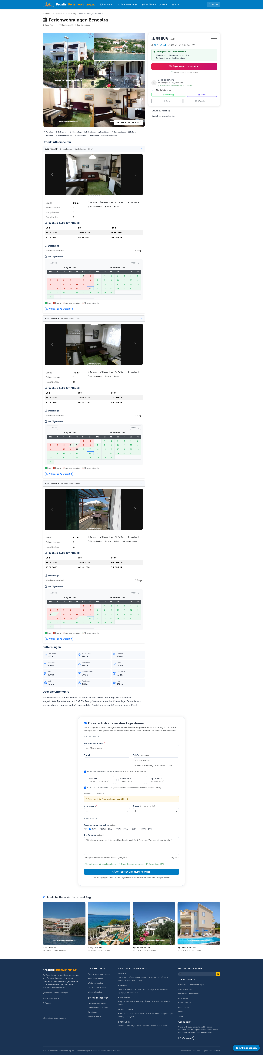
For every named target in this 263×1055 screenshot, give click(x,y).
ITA (110, 829)
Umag (133, 980)
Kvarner (122, 986)
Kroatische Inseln (95, 978)
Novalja (151, 989)
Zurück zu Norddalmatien (163, 116)
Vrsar (139, 980)
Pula (166, 977)
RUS (134, 829)
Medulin (144, 977)
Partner (48, 1003)
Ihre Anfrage (94, 835)
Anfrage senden (248, 1048)
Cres (120, 989)
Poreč (160, 977)
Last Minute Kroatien (97, 987)
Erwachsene (90, 806)
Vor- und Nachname (94, 743)
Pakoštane (134, 1001)
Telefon (141, 755)
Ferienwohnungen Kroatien (99, 974)
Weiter (134, 263)
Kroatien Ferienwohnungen (56, 993)
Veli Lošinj (134, 993)
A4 (164, 45)
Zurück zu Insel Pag (161, 111)
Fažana (131, 977)
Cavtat (121, 1026)
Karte (168, 101)
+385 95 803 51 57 (162, 90)
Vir (162, 1001)
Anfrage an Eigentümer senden (133, 871)
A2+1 (156, 45)
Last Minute (150, 4)
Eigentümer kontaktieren (186, 66)
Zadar (120, 1005)
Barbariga (122, 977)
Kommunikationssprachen (101, 825)
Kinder (144, 806)
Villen (177, 4)
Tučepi (127, 1017)
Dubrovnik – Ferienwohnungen (191, 985)
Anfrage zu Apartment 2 (60, 474)
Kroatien (46, 13)
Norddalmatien (59, 13)
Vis (132, 1017)
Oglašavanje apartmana (55, 1018)
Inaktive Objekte (52, 998)
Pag (141, 1001)
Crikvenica (127, 989)
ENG (102, 829)
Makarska (150, 1013)
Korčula (138, 1026)
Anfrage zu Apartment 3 (60, 639)
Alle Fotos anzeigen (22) (129, 122)
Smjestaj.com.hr (95, 1016)
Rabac (121, 980)
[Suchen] (218, 974)
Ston (165, 1026)
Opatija (121, 993)
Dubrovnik (124, 1022)
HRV (142, 829)
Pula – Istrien (183, 1007)
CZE (94, 829)
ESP (118, 829)
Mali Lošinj (142, 989)
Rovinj (127, 980)
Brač (131, 1013)
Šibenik (148, 1001)
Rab (127, 993)
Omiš (157, 1013)
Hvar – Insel (183, 998)
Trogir (120, 1017)
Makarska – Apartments (188, 994)
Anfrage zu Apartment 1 (60, 309)
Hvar (142, 1013)
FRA (126, 829)
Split (171, 1013)
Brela (137, 1013)
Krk (135, 989)
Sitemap (196, 1051)
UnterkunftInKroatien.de (98, 1008)
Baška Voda (123, 1013)
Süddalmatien (126, 1010)
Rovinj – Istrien (184, 1003)
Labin (137, 977)
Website (201, 101)
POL (150, 829)
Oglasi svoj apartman (211, 1051)
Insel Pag (72, 13)
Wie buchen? (187, 1038)
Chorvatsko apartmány (98, 1003)
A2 (161, 45)
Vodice (167, 1001)
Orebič (153, 1026)
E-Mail (87, 755)
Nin (127, 1001)
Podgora (164, 1013)
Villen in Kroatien (95, 992)
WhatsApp (169, 95)
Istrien (122, 974)
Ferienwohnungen (129, 4)
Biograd (121, 1001)
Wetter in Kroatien (95, 983)
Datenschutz (186, 1051)
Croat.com (92, 1012)
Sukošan (155, 1001)
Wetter (165, 4)
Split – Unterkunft (185, 989)
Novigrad (152, 977)
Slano (159, 1026)
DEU (86, 829)
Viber (203, 95)
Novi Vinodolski (161, 989)
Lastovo (145, 1026)
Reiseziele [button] (107, 4)
